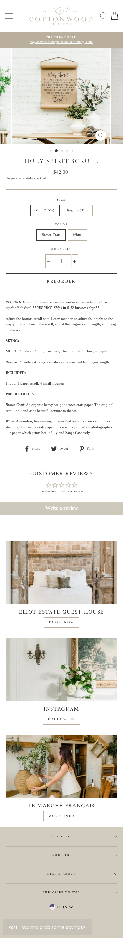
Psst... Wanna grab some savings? (47, 927)
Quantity (61, 248)
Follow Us (61, 719)
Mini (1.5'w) (44, 210)
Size (61, 199)
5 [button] (73, 151)
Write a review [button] (61, 508)
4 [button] (68, 151)
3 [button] (62, 151)
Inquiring (61, 855)
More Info (61, 816)
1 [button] (51, 151)
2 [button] (56, 151)
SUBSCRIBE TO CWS (61, 892)
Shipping (11, 178)
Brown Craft (51, 235)
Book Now (61, 622)
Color (61, 224)
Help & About (61, 873)
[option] (61, 40)
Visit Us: (61, 836)
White (77, 235)
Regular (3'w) (77, 210)
